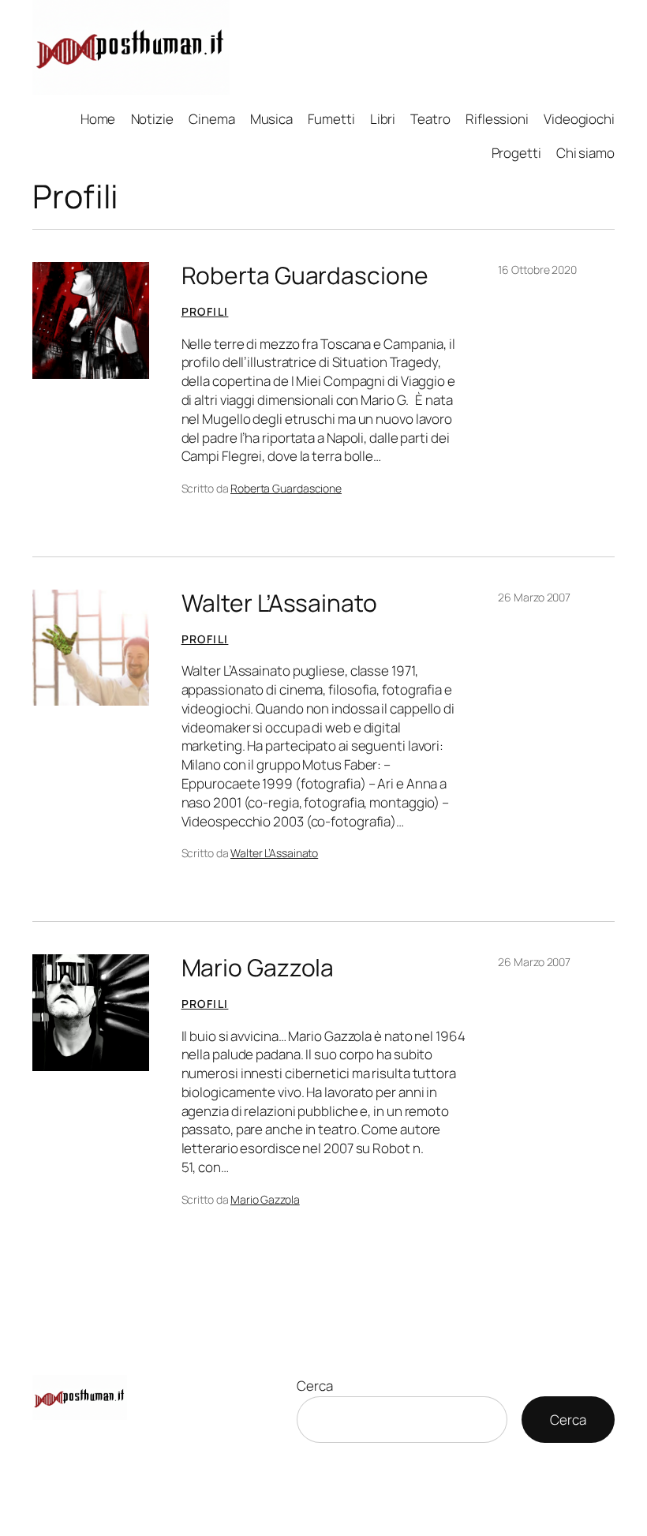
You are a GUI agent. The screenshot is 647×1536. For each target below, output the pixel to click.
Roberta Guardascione (304, 275)
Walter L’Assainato (279, 603)
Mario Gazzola (258, 967)
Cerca (315, 1386)
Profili (205, 311)
